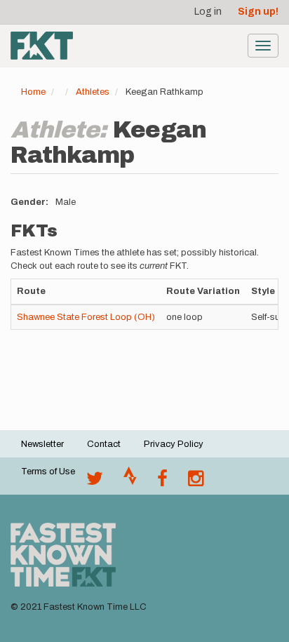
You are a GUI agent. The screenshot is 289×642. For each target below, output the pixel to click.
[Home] (41, 46)
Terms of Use (48, 471)
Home (33, 92)
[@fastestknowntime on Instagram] (195, 482)
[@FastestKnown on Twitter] (94, 482)
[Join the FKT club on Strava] (130, 482)
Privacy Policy (173, 444)
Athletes (92, 92)
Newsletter (42, 444)
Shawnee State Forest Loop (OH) (86, 317)
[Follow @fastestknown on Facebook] (162, 482)
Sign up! (258, 11)
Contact (104, 444)
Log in (208, 11)
